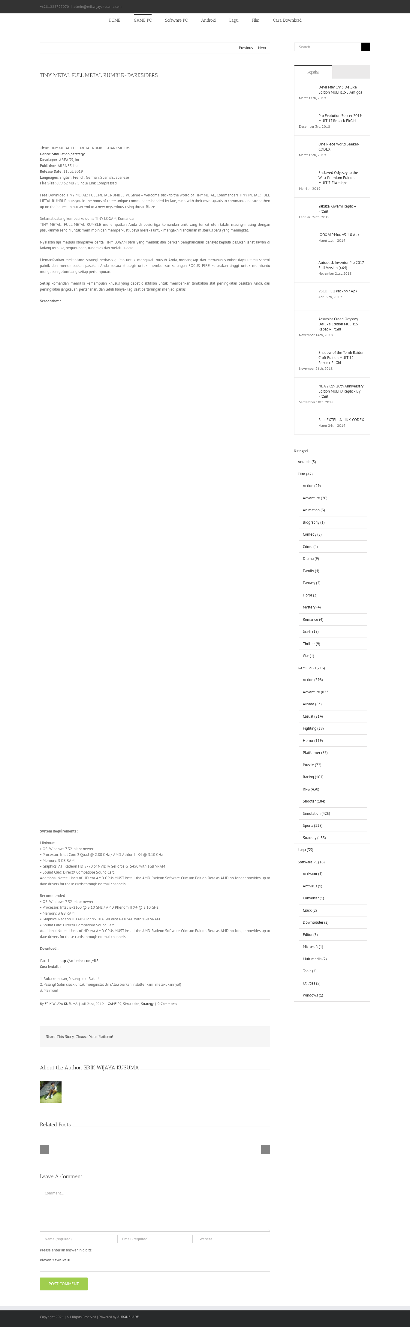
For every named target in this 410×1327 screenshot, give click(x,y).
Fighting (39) (313, 728)
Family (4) (311, 570)
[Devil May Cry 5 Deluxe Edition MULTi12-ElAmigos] (307, 87)
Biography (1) (314, 522)
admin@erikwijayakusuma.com (98, 6)
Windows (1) (313, 995)
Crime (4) (310, 546)
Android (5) (307, 461)
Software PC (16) (311, 862)
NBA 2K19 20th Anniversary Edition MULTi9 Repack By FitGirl (340, 391)
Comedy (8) (312, 534)
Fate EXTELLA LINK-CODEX (341, 419)
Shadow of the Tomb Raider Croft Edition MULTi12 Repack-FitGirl (340, 357)
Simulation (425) (316, 813)
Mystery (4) (312, 607)
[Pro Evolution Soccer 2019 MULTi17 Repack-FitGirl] (307, 115)
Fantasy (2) (312, 582)
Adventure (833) (316, 692)
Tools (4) (310, 970)
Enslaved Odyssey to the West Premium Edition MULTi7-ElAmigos (338, 177)
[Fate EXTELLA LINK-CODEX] (307, 420)
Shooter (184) (314, 801)
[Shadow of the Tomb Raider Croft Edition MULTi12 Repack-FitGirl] (307, 352)
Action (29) (312, 485)
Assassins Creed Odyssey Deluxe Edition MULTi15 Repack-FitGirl (338, 324)
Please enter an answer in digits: (66, 1250)
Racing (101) (313, 776)
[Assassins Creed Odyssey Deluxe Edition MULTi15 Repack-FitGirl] (307, 319)
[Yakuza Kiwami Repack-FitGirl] (307, 206)
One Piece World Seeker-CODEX (339, 147)
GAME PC (115, 1003)
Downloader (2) (316, 922)
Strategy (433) (314, 837)
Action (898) (313, 679)
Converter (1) (313, 898)
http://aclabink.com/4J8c (79, 960)
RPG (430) (311, 789)
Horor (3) (310, 595)
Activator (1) (313, 873)
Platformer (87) (315, 752)
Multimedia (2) (315, 958)
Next (262, 47)
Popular (313, 72)
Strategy (78, 154)
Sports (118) (313, 825)
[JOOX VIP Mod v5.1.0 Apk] (307, 235)
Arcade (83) (312, 704)
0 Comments (167, 1003)
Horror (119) (313, 740)
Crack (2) (310, 910)
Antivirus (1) (312, 886)
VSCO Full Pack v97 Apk (337, 291)
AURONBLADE (128, 1316)
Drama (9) (311, 558)
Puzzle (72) (312, 764)
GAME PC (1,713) (311, 668)
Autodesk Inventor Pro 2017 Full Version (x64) (341, 265)
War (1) (308, 655)
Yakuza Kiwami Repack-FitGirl (337, 209)
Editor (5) (310, 934)
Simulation (61, 154)
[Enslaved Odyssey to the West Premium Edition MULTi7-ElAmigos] (307, 172)
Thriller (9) (311, 643)
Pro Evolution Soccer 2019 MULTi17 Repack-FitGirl (340, 118)
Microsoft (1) (313, 946)
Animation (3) (314, 510)
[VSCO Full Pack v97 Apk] (307, 291)
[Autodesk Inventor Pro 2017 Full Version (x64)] (307, 262)
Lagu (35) (305, 849)
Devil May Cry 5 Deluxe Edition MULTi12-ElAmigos (340, 90)
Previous (246, 47)
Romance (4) (313, 619)
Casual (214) (313, 716)
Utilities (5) (312, 983)
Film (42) (305, 474)
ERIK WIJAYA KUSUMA (61, 1003)
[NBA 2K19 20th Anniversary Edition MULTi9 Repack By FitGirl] (307, 386)
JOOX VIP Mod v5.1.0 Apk (338, 234)
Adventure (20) (315, 498)
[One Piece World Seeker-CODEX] (307, 144)
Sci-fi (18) (311, 631)
